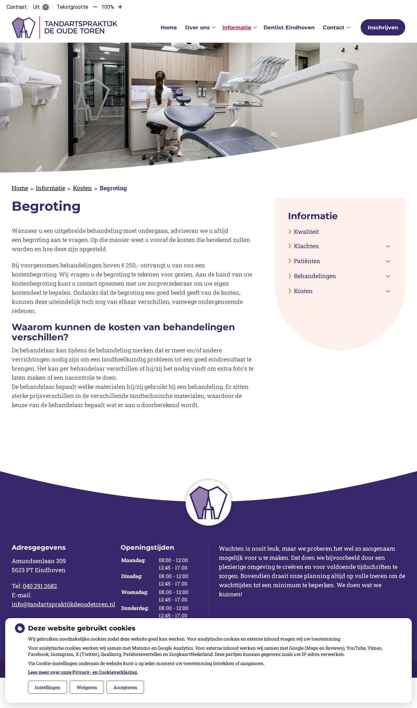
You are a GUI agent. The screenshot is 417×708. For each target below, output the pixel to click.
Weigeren (87, 687)
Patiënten (307, 261)
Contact (333, 27)
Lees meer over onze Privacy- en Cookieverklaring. (83, 672)
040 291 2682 (40, 586)
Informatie (237, 27)
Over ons (197, 27)
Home (169, 27)
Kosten (82, 188)
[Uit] (47, 7)
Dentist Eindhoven (289, 27)
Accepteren (125, 687)
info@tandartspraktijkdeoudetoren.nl (63, 604)
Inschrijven (383, 27)
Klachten (306, 246)
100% (107, 7)
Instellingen (47, 687)
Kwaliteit (306, 231)
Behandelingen (315, 276)
